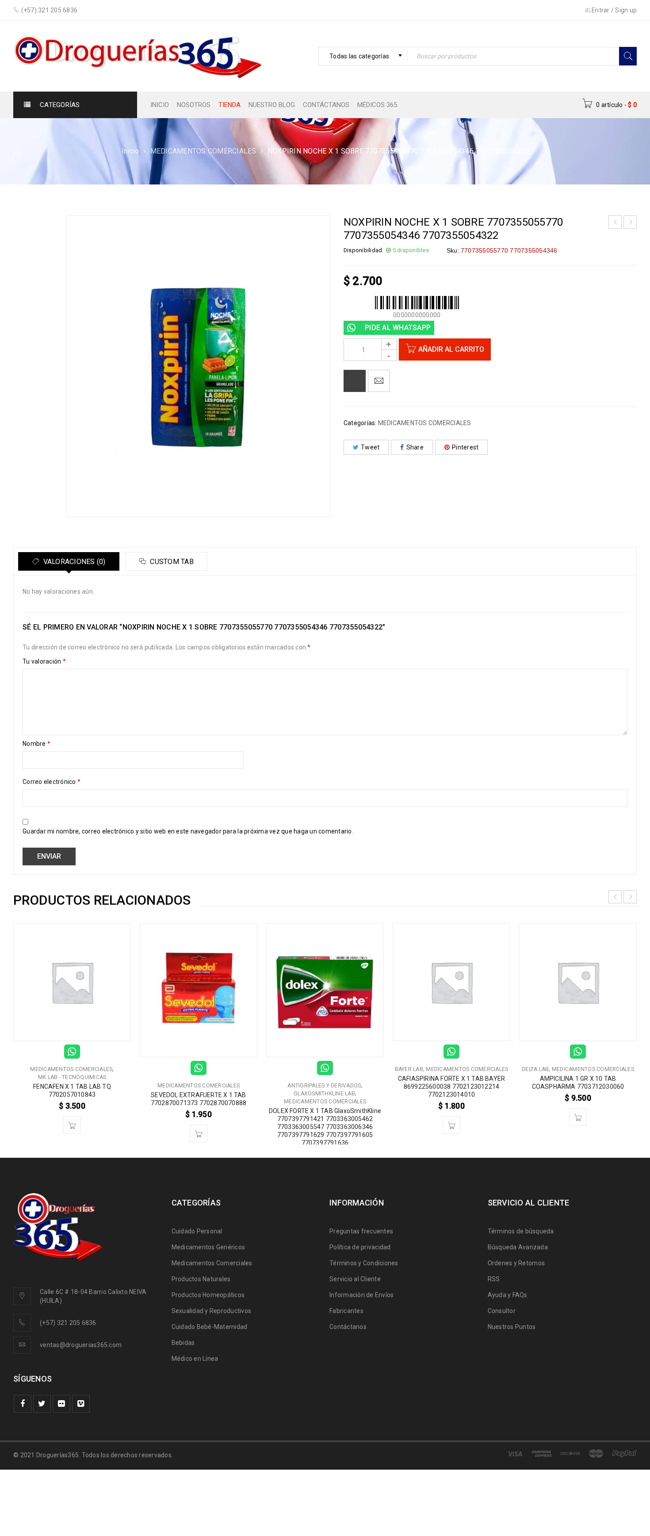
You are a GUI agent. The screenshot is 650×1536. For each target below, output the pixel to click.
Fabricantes (346, 1310)
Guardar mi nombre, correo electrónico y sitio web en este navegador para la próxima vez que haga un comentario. (188, 831)
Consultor (502, 1310)
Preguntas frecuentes (361, 1231)
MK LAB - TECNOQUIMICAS (72, 1077)
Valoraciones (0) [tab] (73, 561)
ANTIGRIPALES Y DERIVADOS (324, 1086)
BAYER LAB (409, 1069)
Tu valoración (44, 661)
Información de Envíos (361, 1294)
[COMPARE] (355, 381)
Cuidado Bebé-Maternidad (210, 1326)
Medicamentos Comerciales (212, 1263)
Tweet (370, 447)
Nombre (36, 743)
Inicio (130, 151)
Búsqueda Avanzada (518, 1247)
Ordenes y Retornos (516, 1263)
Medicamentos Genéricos (208, 1247)
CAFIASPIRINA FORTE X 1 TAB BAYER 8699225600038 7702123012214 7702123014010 (451, 1086)
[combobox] (363, 56)
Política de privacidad (360, 1247)
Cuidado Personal (197, 1231)
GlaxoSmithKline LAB (324, 1094)
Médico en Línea (195, 1358)
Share (415, 447)
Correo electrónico (51, 781)
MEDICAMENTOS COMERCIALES (203, 151)
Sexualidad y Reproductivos (212, 1310)
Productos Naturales (201, 1279)
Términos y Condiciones (363, 1263)
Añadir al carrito (451, 349)
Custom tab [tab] (171, 561)
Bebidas (183, 1342)
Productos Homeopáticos (208, 1294)
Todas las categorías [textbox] (359, 56)
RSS (494, 1279)
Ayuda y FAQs (508, 1294)
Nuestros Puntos (512, 1326)
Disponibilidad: (364, 250)
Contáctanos (348, 1326)
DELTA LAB (535, 1069)
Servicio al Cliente (355, 1279)
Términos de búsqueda (521, 1231)
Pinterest (465, 447)
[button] (72, 1125)
